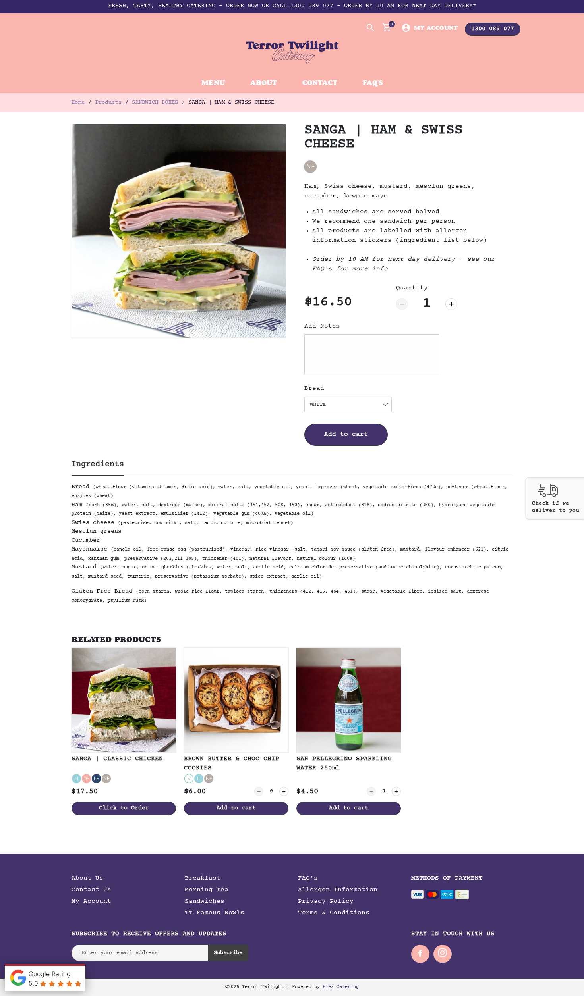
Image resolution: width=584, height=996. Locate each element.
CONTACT (319, 82)
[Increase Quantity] (451, 304)
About (263, 82)
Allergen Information (337, 890)
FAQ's (373, 82)
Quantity (412, 288)
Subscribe (228, 953)
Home (78, 102)
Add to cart (346, 435)
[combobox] (348, 404)
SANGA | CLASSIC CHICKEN (117, 759)
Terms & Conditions (333, 913)
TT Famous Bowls (214, 913)
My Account (436, 27)
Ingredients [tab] (98, 464)
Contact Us (91, 890)
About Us (87, 878)
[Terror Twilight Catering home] (292, 52)
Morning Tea (206, 890)
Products (108, 102)
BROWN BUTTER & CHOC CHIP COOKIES (231, 763)
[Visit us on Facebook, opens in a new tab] (420, 954)
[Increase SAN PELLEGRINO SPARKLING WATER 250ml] (396, 791)
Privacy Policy (326, 901)
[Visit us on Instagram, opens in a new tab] (442, 954)
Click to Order (124, 808)
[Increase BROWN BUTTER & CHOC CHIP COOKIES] (283, 791)
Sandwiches (204, 901)
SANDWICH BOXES (155, 102)
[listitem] (124, 731)
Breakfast (202, 878)
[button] (555, 498)
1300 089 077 (492, 29)
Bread (314, 388)
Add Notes (322, 326)
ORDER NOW (242, 6)
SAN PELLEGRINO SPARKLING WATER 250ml (344, 763)
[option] (179, 231)
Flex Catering (341, 987)
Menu (213, 82)
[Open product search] (370, 27)
